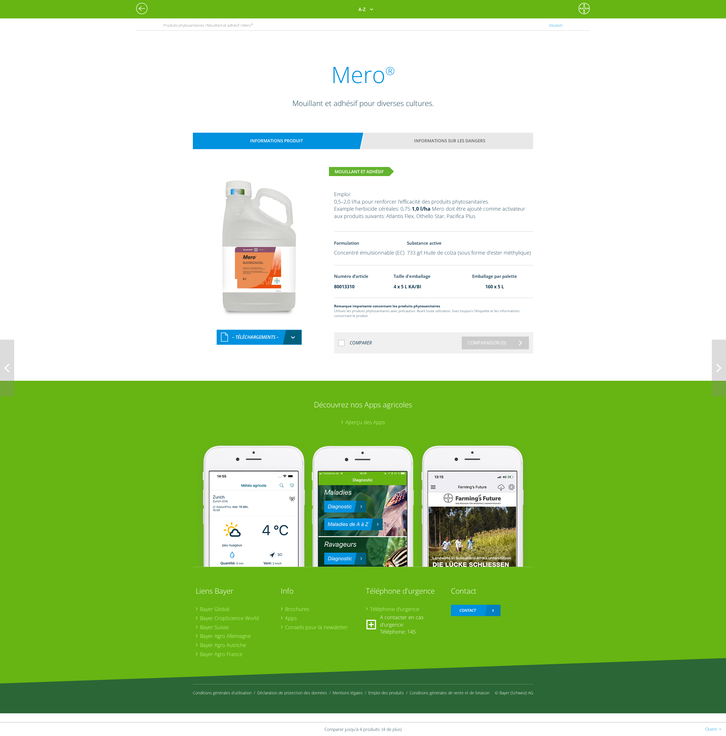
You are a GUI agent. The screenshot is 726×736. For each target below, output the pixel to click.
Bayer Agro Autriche (223, 645)
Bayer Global (214, 609)
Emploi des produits (386, 692)
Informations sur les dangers (449, 140)
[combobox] (259, 337)
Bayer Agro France (221, 654)
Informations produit (276, 140)
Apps (291, 618)
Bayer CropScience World (229, 618)
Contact (467, 610)
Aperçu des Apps (365, 422)
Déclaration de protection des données (292, 692)
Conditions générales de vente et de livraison (449, 692)
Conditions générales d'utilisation (222, 692)
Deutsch (556, 25)
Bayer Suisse (214, 627)
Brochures (297, 609)
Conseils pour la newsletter (316, 627)
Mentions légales (348, 692)
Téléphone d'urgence (394, 609)
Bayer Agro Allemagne (225, 636)
